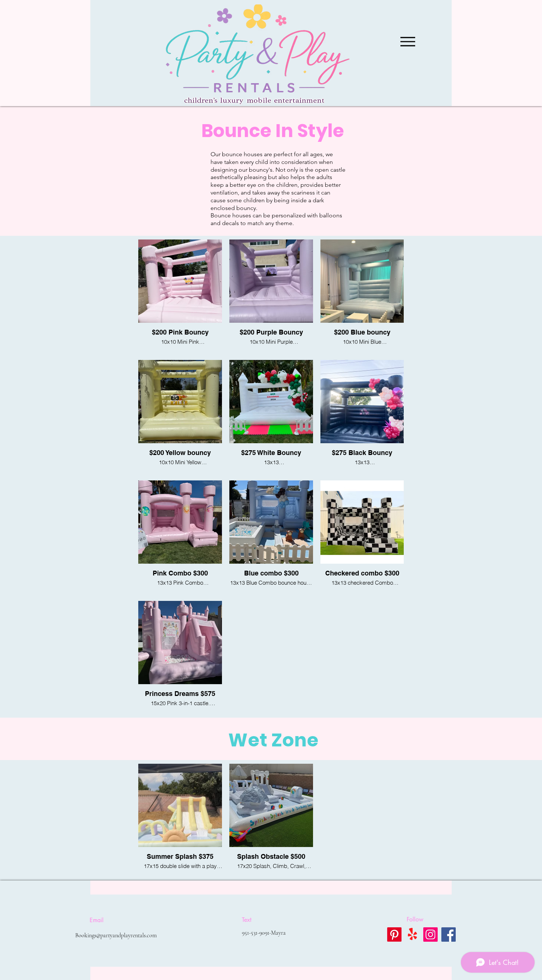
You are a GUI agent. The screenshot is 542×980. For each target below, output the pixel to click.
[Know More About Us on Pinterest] (394, 934)
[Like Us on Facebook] (448, 934)
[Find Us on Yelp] (412, 934)
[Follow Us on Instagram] (430, 934)
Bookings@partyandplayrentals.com (116, 935)
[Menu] (408, 42)
